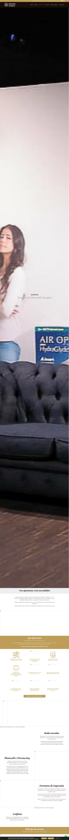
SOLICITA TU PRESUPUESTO (34, 696)
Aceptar (44, 838)
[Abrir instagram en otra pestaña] (62, 0)
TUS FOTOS (46, 4)
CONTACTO (61, 4)
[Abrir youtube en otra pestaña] (64, 0)
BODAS (36, 4)
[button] (2, 623)
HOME (31, 4)
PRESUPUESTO (54, 4)
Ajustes (57, 838)
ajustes (37, 838)
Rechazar (51, 838)
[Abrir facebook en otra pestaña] (61, 0)
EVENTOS (41, 4)
